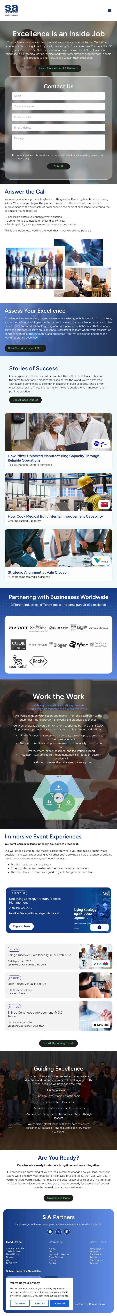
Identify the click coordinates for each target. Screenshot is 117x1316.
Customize (20, 1303)
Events (52, 1260)
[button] (110, 10)
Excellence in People (97, 1256)
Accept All (59, 1303)
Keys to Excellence (59, 1254)
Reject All (39, 1303)
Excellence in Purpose (97, 1250)
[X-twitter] (58, 1232)
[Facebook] (50, 1232)
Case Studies (56, 1257)
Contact (53, 1263)
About (52, 1251)
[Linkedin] (67, 1232)
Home (52, 1248)
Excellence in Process (97, 1262)
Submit (58, 166)
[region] (39, 1294)
